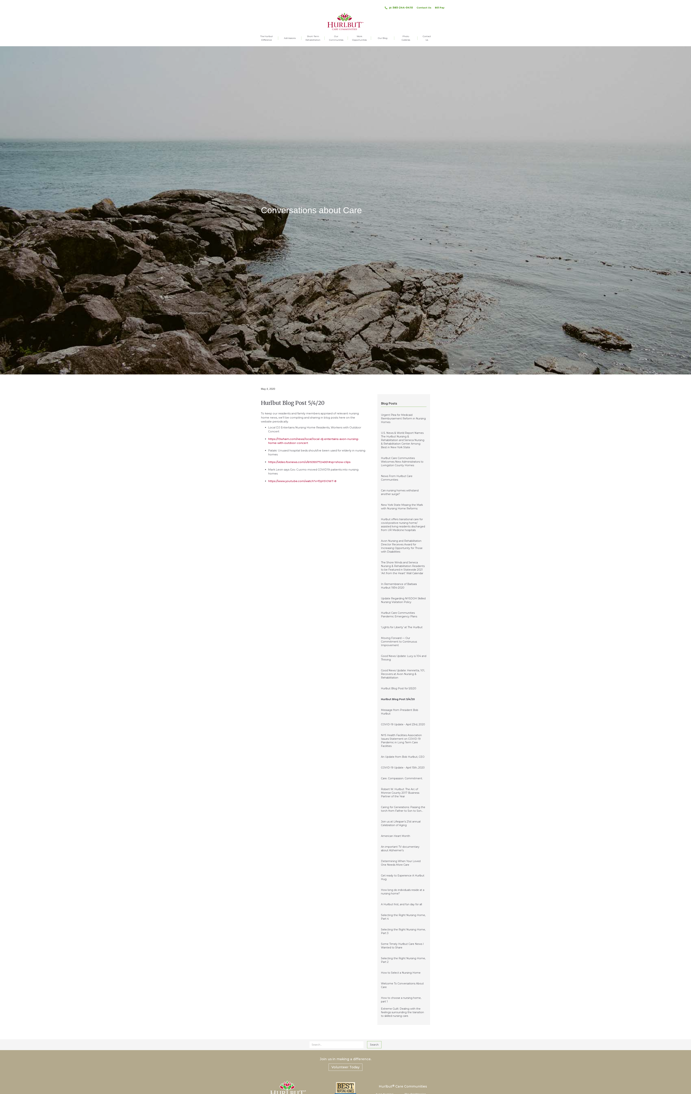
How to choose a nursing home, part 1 (401, 999)
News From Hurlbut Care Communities (396, 477)
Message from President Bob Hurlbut (399, 711)
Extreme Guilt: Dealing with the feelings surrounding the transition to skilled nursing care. (402, 1012)
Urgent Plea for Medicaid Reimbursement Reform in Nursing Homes (403, 418)
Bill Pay (439, 7)
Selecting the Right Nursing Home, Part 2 (403, 960)
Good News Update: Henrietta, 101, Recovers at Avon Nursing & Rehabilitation (403, 674)
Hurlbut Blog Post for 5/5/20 (398, 688)
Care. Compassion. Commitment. (402, 778)
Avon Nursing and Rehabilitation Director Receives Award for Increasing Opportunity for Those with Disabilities (402, 546)
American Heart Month (395, 836)
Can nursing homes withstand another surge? (400, 492)
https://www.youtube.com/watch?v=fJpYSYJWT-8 (302, 481)
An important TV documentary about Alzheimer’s (400, 848)
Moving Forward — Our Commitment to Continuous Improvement (399, 641)
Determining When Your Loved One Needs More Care (401, 863)
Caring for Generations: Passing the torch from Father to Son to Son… (403, 809)
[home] (345, 21)
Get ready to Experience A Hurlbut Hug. (402, 877)
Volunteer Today (345, 1067)
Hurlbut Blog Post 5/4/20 (398, 699)
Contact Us (424, 7)
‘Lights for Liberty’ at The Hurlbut (402, 627)
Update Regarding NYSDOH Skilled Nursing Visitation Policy (403, 600)
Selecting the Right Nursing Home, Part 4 (403, 917)
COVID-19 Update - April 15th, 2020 (403, 767)
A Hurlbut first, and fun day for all (401, 904)
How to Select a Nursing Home (401, 972)
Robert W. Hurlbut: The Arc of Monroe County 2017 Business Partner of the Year (400, 793)
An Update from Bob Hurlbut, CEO (402, 756)
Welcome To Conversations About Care (402, 985)
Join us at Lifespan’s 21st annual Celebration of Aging (401, 823)
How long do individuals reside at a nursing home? (402, 891)
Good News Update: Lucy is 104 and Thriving (403, 657)
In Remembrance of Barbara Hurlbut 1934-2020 (399, 585)
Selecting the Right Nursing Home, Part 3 (403, 931)
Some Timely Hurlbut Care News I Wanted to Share (402, 945)
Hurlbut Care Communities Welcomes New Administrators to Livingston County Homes (402, 461)
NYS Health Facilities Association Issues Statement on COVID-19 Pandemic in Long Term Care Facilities (401, 741)
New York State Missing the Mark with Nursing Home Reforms (402, 506)
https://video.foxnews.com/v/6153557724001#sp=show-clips (309, 462)
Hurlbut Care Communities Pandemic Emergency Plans (399, 614)
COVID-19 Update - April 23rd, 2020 (403, 724)
